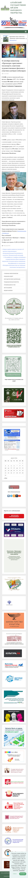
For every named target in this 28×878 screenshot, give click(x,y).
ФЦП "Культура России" (14, 491)
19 (11, 470)
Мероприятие (13, 40)
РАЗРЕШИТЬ (22, 873)
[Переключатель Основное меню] (25, 31)
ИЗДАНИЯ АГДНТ (8, 276)
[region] (14, 21)
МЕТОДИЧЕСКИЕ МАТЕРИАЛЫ (12, 279)
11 (8, 468)
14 (17, 468)
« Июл (5, 478)
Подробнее (22, 870)
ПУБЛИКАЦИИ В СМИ (9, 284)
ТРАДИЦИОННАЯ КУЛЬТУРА (11, 282)
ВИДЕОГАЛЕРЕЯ (8, 290)
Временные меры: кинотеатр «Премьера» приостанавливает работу (18, 37)
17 (5, 470)
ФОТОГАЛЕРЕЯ (8, 287)
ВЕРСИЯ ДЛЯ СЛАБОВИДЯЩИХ (14, 516)
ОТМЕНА (15, 873)
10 (5, 468)
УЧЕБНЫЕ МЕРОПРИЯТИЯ (11, 273)
